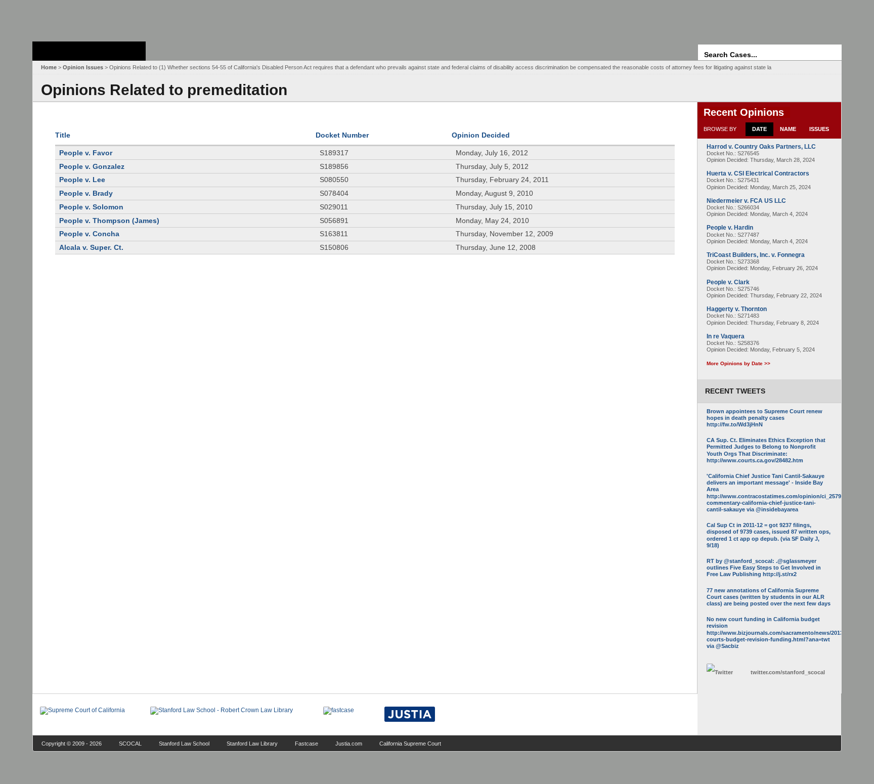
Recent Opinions (744, 112)
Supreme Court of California (89, 51)
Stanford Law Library (252, 744)
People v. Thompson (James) (109, 220)
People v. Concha (89, 234)
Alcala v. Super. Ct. (91, 247)
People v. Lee (82, 180)
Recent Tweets (735, 391)
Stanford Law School (184, 744)
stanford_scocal (788, 672)
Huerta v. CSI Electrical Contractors (758, 173)
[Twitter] (726, 672)
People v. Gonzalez (91, 166)
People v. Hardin (730, 227)
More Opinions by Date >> (738, 363)
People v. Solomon (91, 207)
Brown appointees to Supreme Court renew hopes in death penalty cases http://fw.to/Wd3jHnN (764, 417)
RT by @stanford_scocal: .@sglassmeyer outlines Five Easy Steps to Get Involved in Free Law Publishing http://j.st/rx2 (764, 567)
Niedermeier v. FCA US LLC (746, 200)
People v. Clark (728, 282)
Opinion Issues (83, 67)
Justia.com (348, 744)
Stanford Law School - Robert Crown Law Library (87, 18)
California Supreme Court (410, 744)
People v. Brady (86, 193)
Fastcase (306, 744)
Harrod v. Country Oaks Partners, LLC (761, 146)
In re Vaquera (726, 336)
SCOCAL (130, 744)
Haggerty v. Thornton (737, 309)
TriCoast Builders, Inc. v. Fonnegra (756, 254)
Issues (819, 129)
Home (49, 67)
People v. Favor (85, 153)
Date (759, 129)
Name (788, 129)
